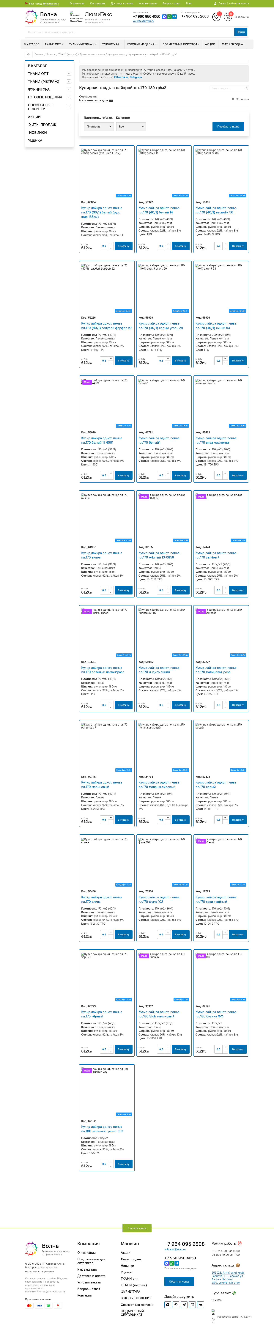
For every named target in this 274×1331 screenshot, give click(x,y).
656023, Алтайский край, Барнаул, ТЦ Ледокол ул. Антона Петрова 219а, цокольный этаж (228, 1277)
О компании (77, 3)
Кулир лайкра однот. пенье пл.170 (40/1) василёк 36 (216, 210)
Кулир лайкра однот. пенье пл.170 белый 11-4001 (101, 440)
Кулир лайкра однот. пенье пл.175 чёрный (101, 1014)
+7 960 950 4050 (146, 16)
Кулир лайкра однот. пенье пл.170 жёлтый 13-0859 (158, 555)
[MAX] (164, 16)
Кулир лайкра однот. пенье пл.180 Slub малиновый (158, 1014)
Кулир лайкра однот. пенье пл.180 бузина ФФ (216, 1014)
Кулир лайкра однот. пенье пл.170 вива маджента (216, 440)
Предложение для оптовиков (91, 1261)
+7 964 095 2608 (195, 16)
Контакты (84, 1295)
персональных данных (38, 1285)
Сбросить (242, 98)
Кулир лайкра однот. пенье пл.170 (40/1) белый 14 (158, 210)
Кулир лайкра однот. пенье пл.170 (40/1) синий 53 (216, 325)
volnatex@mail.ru (143, 21)
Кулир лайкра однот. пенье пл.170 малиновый (101, 784)
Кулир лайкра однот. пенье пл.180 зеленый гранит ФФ (102, 1128)
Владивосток (51, 3)
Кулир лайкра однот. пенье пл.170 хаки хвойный (216, 899)
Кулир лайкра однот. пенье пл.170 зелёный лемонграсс (102, 670)
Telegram (136, 77)
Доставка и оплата (122, 3)
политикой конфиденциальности (45, 1291)
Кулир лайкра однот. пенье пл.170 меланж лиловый (158, 784)
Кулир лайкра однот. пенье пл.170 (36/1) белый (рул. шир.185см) (101, 212)
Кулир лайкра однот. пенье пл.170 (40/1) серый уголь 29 (160, 325)
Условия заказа (148, 3)
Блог (189, 3)
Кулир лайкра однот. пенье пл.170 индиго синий (158, 670)
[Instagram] (192, 1304)
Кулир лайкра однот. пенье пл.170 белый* (158, 440)
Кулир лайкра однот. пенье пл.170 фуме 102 (158, 899)
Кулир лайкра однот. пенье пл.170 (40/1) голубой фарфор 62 (106, 325)
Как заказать (97, 3)
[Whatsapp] (169, 16)
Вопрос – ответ (171, 3)
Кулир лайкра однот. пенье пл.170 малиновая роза (216, 670)
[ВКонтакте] (200, 1304)
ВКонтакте (121, 77)
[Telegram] (174, 16)
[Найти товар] (246, 88)
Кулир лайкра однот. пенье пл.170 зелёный (216, 555)
